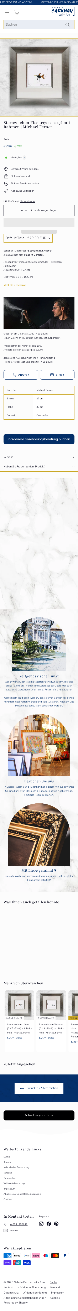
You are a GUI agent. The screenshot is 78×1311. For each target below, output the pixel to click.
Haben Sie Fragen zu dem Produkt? (25, 466)
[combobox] (39, 24)
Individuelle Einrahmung (16, 1167)
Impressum (9, 1188)
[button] (39, 222)
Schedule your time (39, 1115)
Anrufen (23, 375)
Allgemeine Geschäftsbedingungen (22, 1194)
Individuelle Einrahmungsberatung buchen (39, 439)
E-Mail (60, 375)
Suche (7, 1156)
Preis (7, 139)
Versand (8, 457)
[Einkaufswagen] (16, 12)
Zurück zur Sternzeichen (42, 1088)
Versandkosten (27, 201)
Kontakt (8, 1162)
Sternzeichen (32, 983)
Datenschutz (10, 1178)
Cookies (8, 1199)
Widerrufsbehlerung (14, 1183)
